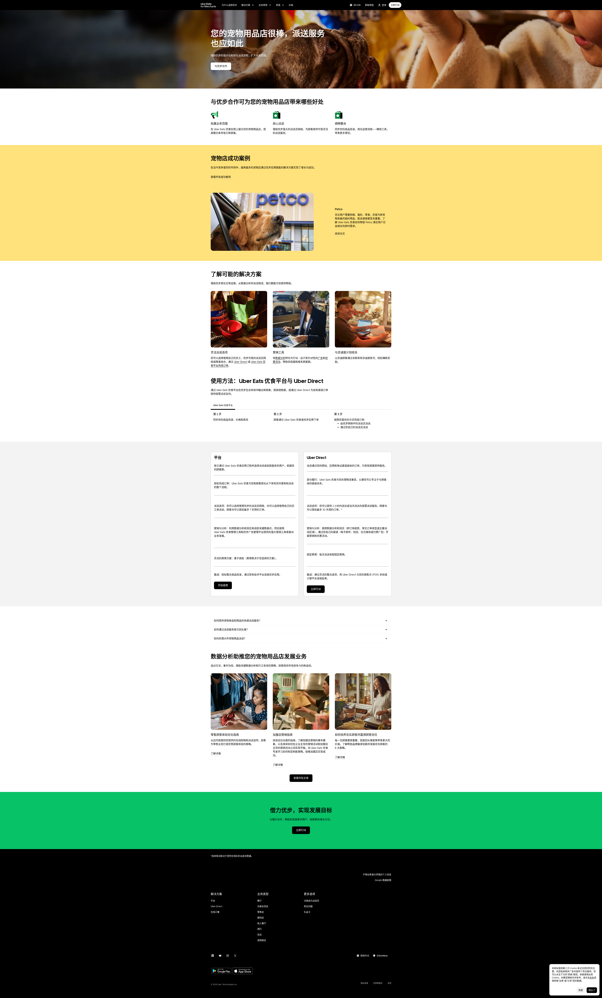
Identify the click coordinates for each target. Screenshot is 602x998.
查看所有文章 (301, 778)
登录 (384, 5)
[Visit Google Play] (221, 971)
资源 (278, 5)
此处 (592, 977)
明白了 (592, 990)
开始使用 (223, 585)
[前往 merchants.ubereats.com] (208, 5)
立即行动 (395, 5)
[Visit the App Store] (243, 971)
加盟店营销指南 (283, 734)
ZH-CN (357, 5)
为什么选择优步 (229, 5)
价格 (291, 5)
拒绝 (580, 990)
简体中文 (364, 955)
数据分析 (280, 358)
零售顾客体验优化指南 (225, 734)
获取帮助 (369, 5)
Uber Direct (240, 361)
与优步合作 (221, 66)
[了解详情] (239, 701)
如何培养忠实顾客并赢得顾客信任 (356, 734)
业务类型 (263, 5)
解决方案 (245, 5)
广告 (320, 358)
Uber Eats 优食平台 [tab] (223, 405)
